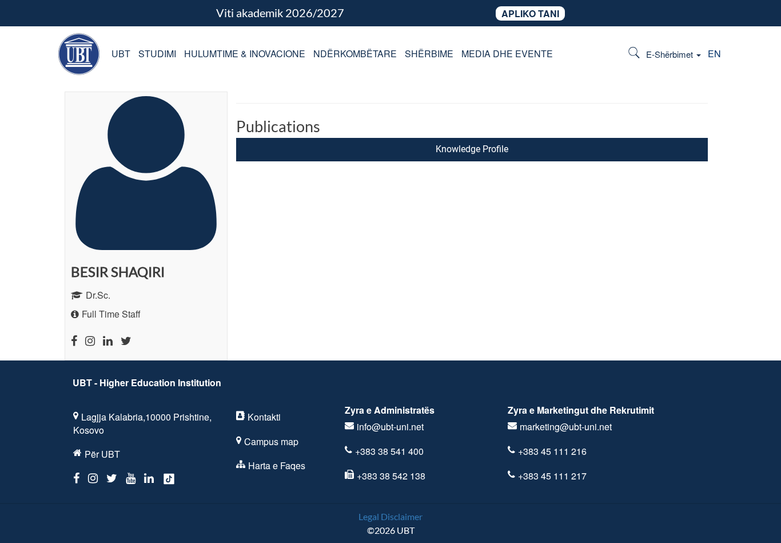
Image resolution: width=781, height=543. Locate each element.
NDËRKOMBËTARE (355, 53)
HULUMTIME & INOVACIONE (244, 53)
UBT (120, 53)
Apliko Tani (530, 13)
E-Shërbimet (670, 54)
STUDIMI (157, 53)
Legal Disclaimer (390, 516)
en (714, 53)
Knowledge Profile (472, 149)
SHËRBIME (429, 53)
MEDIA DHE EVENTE (507, 53)
